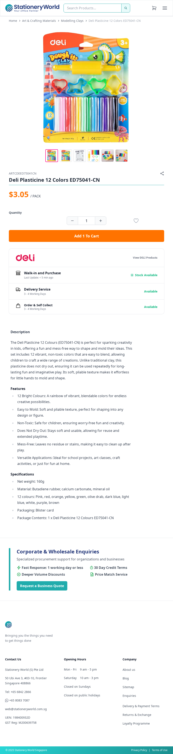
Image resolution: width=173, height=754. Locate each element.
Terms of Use (160, 750)
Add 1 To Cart (86, 235)
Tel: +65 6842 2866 (18, 692)
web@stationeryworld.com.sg (26, 709)
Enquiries (129, 696)
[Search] (125, 8)
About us (129, 670)
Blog (126, 678)
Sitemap (128, 687)
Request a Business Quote (42, 586)
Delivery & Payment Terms (141, 706)
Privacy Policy (139, 750)
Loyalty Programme (136, 723)
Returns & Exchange (137, 715)
